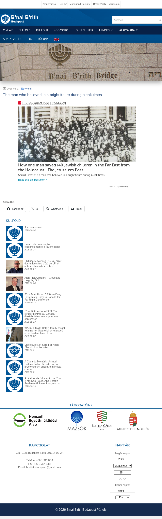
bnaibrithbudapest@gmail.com (43, 467)
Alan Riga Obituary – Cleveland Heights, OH (42, 279)
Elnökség (106, 30)
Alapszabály (128, 30)
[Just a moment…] (14, 240)
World (28, 88)
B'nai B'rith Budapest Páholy (86, 509)
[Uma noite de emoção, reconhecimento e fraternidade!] (14, 246)
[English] (56, 39)
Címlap (8, 30)
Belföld (24, 30)
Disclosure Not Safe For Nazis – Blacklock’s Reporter (42, 346)
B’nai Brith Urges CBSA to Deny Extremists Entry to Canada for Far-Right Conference (42, 297)
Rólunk (43, 38)
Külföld (42, 30)
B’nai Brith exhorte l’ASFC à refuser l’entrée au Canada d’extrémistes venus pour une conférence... (41, 315)
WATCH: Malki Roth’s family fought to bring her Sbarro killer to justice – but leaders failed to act (44, 331)
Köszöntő (61, 30)
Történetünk (83, 30)
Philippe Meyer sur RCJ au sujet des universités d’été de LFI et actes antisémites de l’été (42, 264)
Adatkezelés (12, 38)
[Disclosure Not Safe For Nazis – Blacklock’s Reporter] (14, 343)
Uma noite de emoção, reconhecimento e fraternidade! (42, 245)
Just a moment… (34, 227)
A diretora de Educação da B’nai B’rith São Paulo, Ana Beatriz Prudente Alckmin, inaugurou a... (43, 381)
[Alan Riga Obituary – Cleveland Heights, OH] (14, 290)
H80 (29, 38)
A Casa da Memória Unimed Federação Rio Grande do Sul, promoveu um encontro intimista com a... (42, 365)
